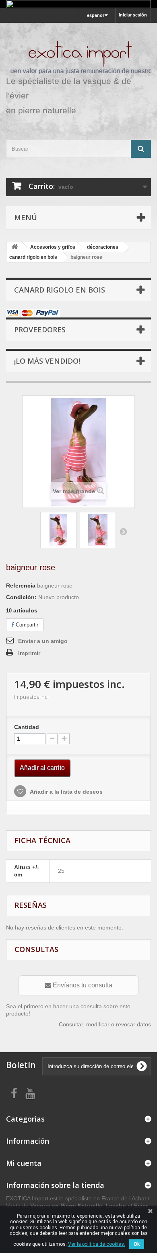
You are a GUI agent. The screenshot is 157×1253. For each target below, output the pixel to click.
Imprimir (29, 653)
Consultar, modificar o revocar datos (105, 1024)
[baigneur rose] (58, 530)
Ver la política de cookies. (96, 1244)
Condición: (21, 597)
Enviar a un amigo (43, 641)
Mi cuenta (23, 1163)
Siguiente (123, 531)
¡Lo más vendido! (47, 361)
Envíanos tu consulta (81, 985)
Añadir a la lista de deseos (66, 791)
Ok (137, 1244)
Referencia (20, 585)
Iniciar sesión (133, 14)
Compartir (26, 625)
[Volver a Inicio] (14, 247)
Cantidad (26, 727)
